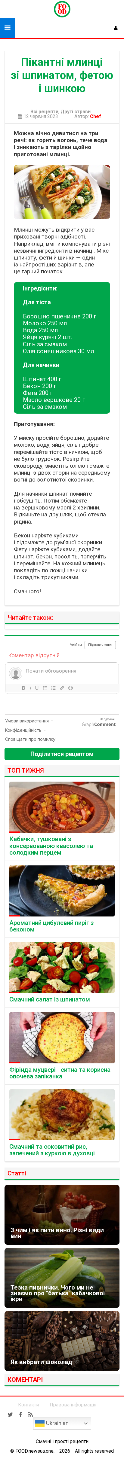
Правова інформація (73, 1405)
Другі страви (75, 111)
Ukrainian (57, 1423)
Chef (97, 116)
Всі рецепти (44, 111)
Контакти (28, 1405)
